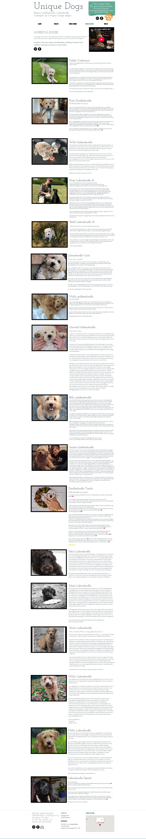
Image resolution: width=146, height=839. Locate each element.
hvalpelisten (74, 824)
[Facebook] (101, 18)
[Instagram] (97, 18)
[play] (63, 81)
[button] (50, 71)
